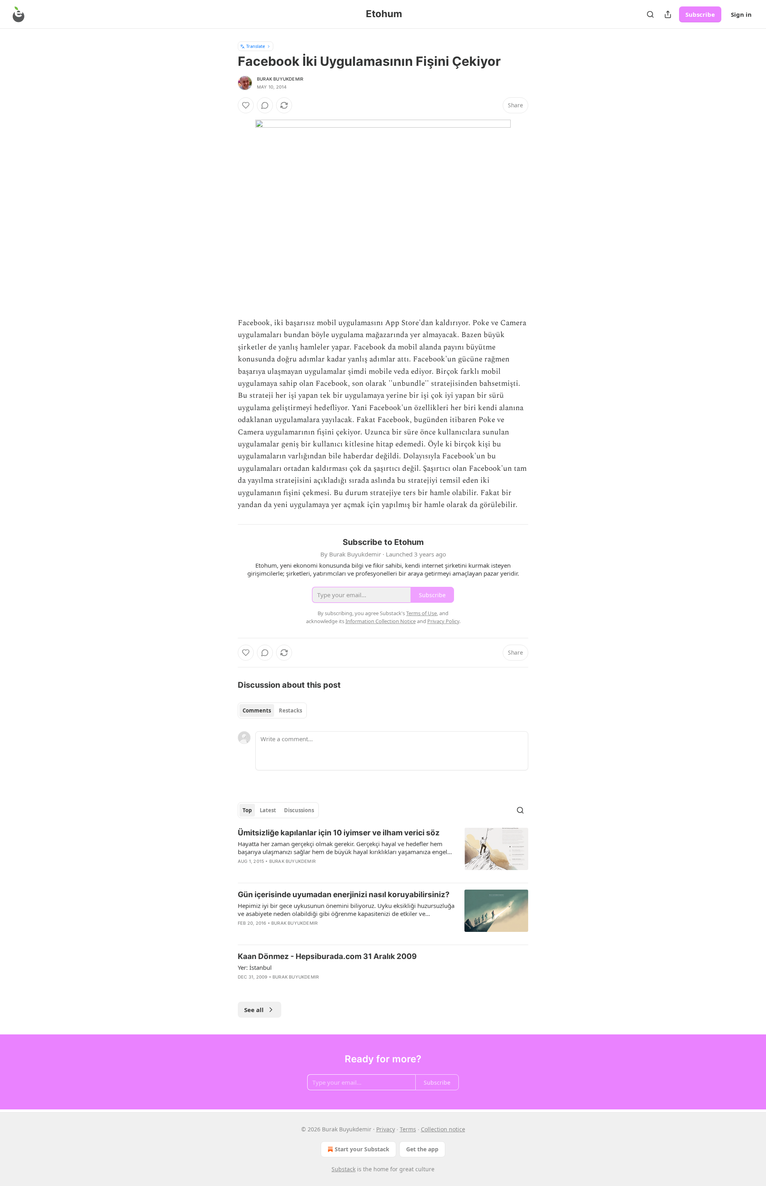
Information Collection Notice (380, 621)
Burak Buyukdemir (280, 79)
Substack (343, 1169)
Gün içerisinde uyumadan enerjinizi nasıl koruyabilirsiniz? (344, 894)
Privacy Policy (443, 621)
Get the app (422, 1149)
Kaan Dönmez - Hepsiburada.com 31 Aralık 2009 (327, 956)
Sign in (741, 14)
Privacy (385, 1129)
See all (254, 1010)
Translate (255, 46)
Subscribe (700, 14)
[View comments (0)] (265, 105)
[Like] (246, 105)
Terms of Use (421, 613)
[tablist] (272, 710)
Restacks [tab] (290, 710)
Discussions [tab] (299, 810)
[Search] (650, 14)
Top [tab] (247, 810)
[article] (383, 852)
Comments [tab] (257, 710)
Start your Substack (362, 1149)
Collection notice (443, 1129)
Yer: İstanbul (255, 967)
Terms (408, 1129)
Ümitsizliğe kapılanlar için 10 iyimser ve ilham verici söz (339, 832)
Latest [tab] (268, 810)
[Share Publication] (668, 14)
